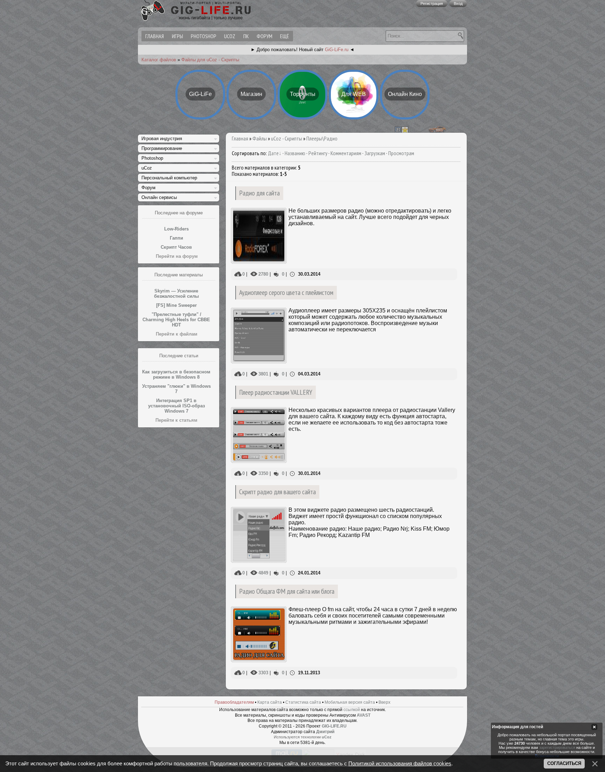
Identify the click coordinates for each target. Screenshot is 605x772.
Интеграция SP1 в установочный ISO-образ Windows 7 (176, 406)
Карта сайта (269, 702)
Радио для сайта (259, 192)
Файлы (259, 138)
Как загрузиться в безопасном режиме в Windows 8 (176, 374)
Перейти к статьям (176, 420)
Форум (264, 36)
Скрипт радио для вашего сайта (277, 491)
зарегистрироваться (557, 748)
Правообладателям (234, 702)
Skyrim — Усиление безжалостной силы (176, 293)
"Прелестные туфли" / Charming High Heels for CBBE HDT (176, 320)
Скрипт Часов (176, 247)
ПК (246, 36)
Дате (273, 153)
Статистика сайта (303, 702)
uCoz (229, 36)
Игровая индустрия (161, 138)
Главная (240, 138)
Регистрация (431, 3)
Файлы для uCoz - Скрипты (210, 59)
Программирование (161, 148)
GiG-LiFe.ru (336, 49)
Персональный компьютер (169, 177)
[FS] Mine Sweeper (176, 305)
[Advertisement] (178, 536)
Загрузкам (374, 153)
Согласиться (564, 763)
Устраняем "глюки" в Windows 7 (176, 389)
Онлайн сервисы (159, 197)
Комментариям (346, 153)
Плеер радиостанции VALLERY (275, 392)
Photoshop (203, 36)
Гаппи (176, 238)
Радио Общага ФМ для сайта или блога (286, 591)
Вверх (384, 702)
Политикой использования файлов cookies (399, 763)
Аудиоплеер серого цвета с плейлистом (286, 292)
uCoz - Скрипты (286, 138)
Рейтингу (317, 153)
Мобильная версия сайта (350, 702)
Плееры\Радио (322, 138)
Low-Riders (176, 229)
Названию (295, 153)
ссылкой (351, 709)
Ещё (284, 36)
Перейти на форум (177, 256)
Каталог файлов (158, 59)
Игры (177, 36)
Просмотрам (401, 153)
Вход (458, 3)
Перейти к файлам (176, 334)
